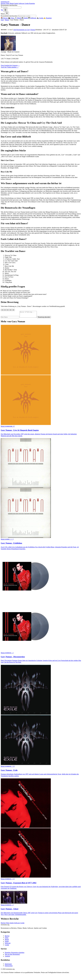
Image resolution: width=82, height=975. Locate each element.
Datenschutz (9, 966)
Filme (8, 3)
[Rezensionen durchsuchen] (2, 10)
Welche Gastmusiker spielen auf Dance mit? (16, 292)
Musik (12, 3)
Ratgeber (32, 3)
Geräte (27, 3)
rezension (5, 1)
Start (2, 20)
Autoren (7, 956)
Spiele (16, 3)
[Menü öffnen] (5, 10)
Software (21, 3)
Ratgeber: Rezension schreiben (14, 952)
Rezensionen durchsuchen (9, 5)
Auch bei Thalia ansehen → (9, 67)
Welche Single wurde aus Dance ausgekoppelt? (17, 296)
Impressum (8, 964)
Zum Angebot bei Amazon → (10, 65)
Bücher (3, 3)
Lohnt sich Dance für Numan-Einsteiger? (15, 298)
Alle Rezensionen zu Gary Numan (24, 30)
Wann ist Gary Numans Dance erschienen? (16, 291)
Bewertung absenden (44, 317)
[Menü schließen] (7, 13)
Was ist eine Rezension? (12, 954)
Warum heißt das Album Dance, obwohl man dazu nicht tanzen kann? (24, 294)
